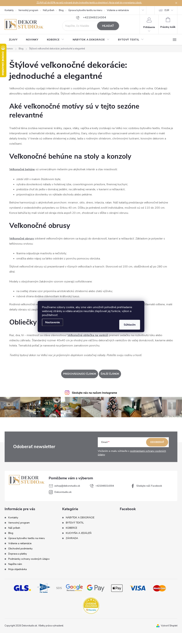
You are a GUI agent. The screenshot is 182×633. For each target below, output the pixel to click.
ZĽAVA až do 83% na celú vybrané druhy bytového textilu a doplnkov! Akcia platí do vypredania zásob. (89, 2)
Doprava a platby (17, 553)
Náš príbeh (48, 10)
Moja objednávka (17, 569)
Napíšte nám (15, 564)
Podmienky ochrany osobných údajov (29, 559)
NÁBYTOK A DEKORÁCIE (80, 517)
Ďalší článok (110, 374)
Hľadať (108, 26)
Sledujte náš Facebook (149, 485)
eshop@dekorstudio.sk (67, 485)
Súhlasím (130, 325)
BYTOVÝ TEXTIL (75, 522)
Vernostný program (28, 10)
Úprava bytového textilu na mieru (85, 10)
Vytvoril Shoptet (169, 625)
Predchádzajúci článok (79, 374)
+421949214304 (104, 485)
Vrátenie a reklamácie (118, 10)
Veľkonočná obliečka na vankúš (87, 335)
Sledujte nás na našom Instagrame (94, 393)
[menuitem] (13, 39)
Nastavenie (52, 322)
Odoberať (157, 442)
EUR (167, 10)
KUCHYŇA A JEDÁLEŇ (78, 533)
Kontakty (9, 10)
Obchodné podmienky (20, 548)
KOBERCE (71, 528)
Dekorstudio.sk (63, 492)
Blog (61, 10)
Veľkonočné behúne (22, 169)
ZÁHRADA (72, 538)
